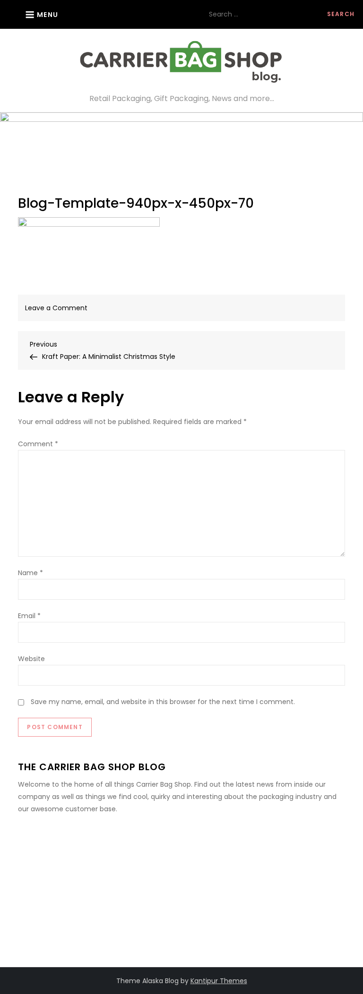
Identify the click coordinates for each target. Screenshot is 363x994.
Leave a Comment (56, 308)
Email (29, 615)
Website (31, 658)
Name (30, 573)
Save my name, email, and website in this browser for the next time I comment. (163, 701)
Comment (38, 444)
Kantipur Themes (218, 981)
